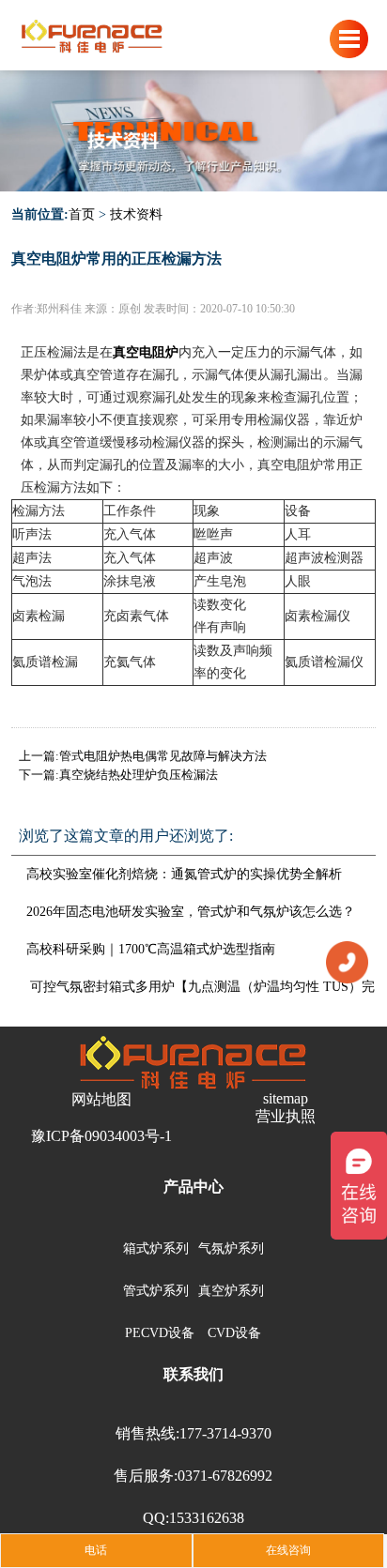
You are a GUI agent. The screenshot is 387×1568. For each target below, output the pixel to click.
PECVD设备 (159, 1333)
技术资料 (136, 214)
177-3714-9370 (225, 1433)
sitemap (285, 1098)
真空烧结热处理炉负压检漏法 (138, 775)
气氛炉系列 (231, 1248)
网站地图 (101, 1099)
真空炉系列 (231, 1291)
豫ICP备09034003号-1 (101, 1136)
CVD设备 (234, 1333)
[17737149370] (347, 960)
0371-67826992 (225, 1476)
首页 (82, 214)
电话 (96, 1550)
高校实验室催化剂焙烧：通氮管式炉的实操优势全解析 (184, 874)
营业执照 (285, 1116)
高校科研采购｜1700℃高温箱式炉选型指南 (150, 949)
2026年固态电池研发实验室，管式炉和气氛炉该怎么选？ (190, 912)
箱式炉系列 (156, 1248)
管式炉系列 (156, 1291)
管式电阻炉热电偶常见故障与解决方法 (163, 756)
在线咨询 (288, 1550)
